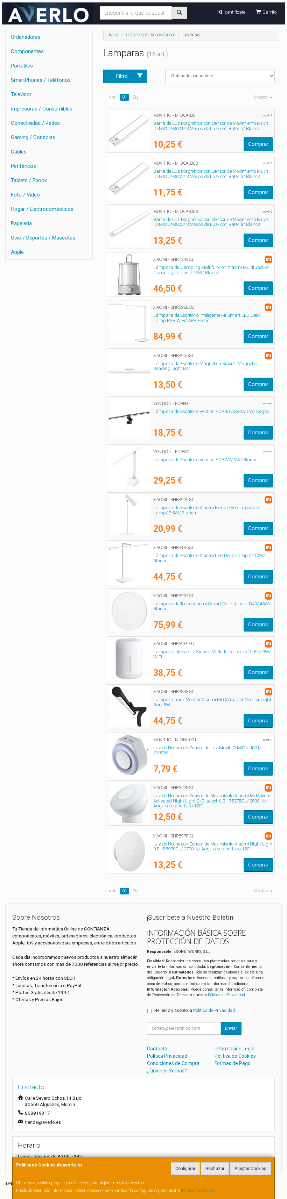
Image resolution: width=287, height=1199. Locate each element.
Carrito (268, 12)
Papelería (21, 223)
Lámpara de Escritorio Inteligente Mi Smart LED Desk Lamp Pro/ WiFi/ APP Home (207, 318)
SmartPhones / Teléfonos (41, 80)
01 (124, 97)
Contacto (157, 1048)
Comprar (258, 144)
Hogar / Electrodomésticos (42, 209)
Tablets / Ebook (29, 180)
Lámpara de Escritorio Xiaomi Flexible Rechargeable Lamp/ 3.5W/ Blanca (206, 510)
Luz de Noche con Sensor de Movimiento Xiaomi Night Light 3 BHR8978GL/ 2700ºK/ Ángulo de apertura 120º (213, 846)
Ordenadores (26, 37)
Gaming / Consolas (33, 137)
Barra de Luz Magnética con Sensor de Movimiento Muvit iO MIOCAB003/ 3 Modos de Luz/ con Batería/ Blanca (210, 222)
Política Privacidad (167, 1056)
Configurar (185, 1168)
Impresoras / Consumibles (41, 109)
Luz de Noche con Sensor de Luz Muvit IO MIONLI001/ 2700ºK (207, 750)
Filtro (122, 76)
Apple (17, 252)
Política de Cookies (198, 1190)
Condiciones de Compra (173, 1063)
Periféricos (23, 166)
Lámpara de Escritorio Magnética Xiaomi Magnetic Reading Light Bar (205, 366)
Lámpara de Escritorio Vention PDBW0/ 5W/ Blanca (205, 459)
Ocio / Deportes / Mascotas (43, 238)
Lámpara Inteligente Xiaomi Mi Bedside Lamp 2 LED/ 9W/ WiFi (212, 654)
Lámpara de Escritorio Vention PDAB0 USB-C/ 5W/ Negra (211, 411)
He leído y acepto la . (195, 1010)
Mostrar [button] (261, 97)
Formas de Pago (233, 1063)
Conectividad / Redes (35, 123)
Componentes (27, 51)
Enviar (231, 1028)
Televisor (21, 94)
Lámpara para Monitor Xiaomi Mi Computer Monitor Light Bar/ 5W (212, 702)
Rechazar (214, 1168)
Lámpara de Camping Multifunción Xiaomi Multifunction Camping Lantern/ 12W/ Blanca (211, 270)
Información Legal (234, 1048)
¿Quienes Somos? (167, 1070)
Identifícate (234, 12)
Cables (19, 152)
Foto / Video (25, 195)
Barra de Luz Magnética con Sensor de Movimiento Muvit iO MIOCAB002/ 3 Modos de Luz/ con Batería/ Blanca (210, 174)
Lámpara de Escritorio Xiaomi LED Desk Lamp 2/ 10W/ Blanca (209, 558)
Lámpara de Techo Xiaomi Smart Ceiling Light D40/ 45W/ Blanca (212, 606)
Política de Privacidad (226, 995)
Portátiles (22, 66)
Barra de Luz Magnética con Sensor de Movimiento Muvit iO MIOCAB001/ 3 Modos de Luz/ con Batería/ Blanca (210, 126)
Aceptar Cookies (250, 1168)
